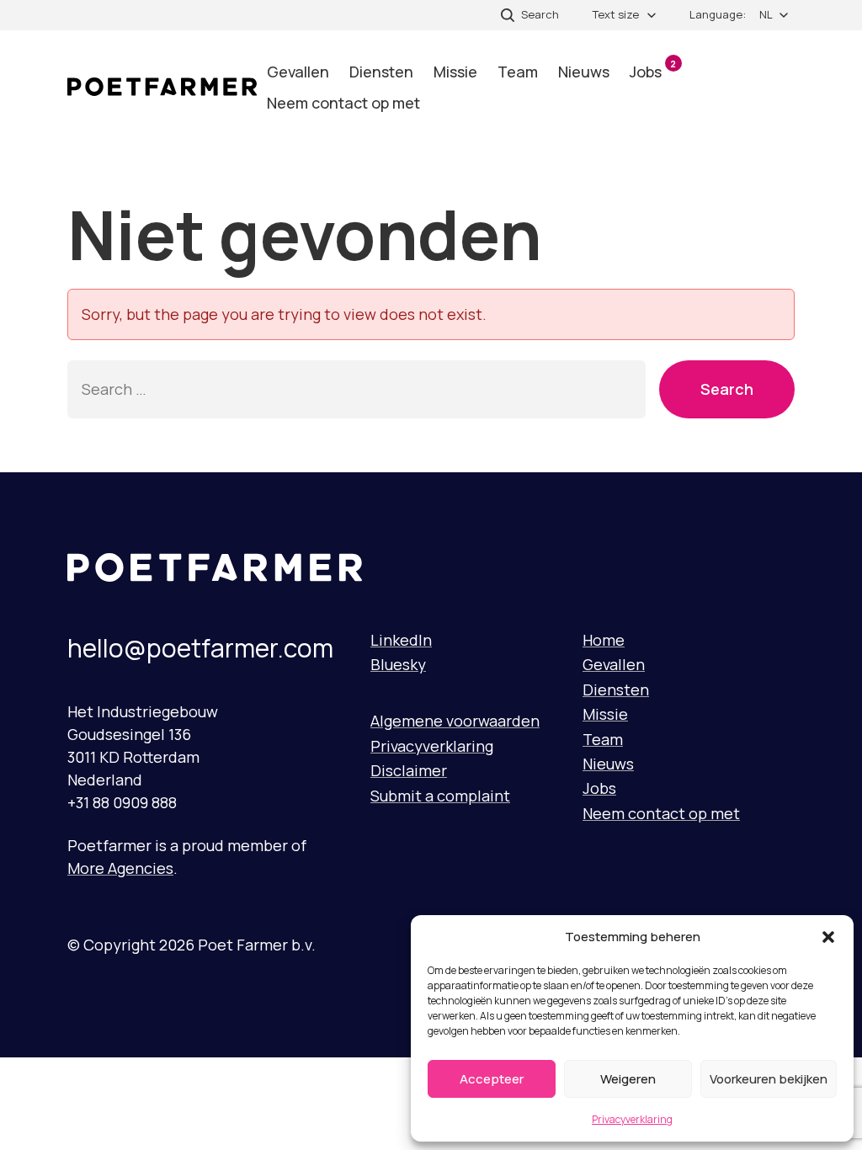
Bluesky (398, 664)
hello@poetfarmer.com (200, 648)
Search (726, 389)
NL (766, 14)
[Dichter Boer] (162, 86)
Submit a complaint (440, 795)
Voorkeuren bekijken (768, 1079)
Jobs (653, 69)
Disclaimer (408, 770)
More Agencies (120, 868)
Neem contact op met (343, 103)
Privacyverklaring (632, 1119)
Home (604, 640)
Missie (455, 71)
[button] (828, 937)
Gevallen (298, 71)
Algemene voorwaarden (455, 721)
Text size (616, 14)
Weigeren (628, 1079)
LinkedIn (401, 640)
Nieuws (583, 71)
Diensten (381, 71)
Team (518, 71)
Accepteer (492, 1079)
